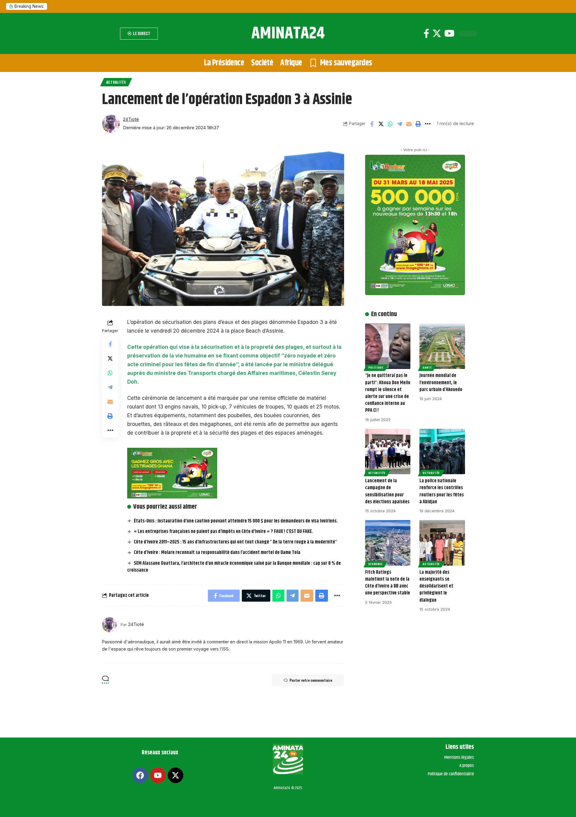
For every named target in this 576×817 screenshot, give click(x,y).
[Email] (409, 124)
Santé (427, 367)
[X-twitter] (175, 775)
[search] (110, 34)
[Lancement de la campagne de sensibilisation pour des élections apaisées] (388, 451)
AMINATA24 (288, 33)
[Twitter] (437, 33)
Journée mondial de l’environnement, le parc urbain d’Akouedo (440, 382)
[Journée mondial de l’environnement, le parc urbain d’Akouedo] (442, 346)
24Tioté (131, 119)
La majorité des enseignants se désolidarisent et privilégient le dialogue (436, 586)
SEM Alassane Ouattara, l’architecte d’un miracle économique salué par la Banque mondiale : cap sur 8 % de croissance (234, 567)
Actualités (116, 82)
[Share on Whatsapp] (390, 124)
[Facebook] (426, 33)
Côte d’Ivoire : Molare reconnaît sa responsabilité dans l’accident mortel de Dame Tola (217, 552)
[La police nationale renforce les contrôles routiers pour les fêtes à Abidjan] (442, 451)
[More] (427, 124)
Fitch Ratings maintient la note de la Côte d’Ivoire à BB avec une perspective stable (387, 583)
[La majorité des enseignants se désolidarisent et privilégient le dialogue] (442, 543)
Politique (375, 367)
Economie (375, 564)
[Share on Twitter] (381, 124)
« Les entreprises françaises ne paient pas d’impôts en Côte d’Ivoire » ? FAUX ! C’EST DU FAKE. (223, 531)
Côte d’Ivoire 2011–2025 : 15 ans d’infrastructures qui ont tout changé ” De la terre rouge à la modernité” (235, 542)
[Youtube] (449, 33)
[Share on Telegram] (399, 124)
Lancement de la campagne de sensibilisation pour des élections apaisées (387, 491)
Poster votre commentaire (311, 680)
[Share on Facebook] (372, 124)
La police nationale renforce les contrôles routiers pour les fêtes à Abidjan (441, 491)
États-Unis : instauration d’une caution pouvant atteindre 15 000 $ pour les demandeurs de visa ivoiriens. (236, 521)
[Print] (418, 124)
